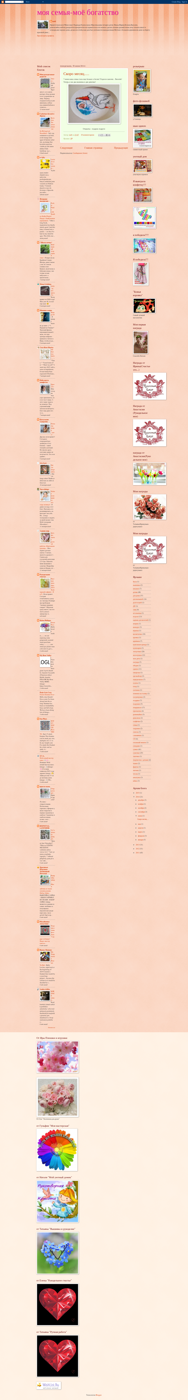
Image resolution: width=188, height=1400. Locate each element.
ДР (71, 138)
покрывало (137, 707)
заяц (134, 609)
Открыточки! (53, 790)
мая (139, 824)
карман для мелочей (140, 620)
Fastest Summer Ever (47, 694)
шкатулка (136, 777)
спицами (136, 746)
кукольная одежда (140, 644)
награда (136, 662)
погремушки (138, 697)
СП (134, 739)
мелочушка (137, 655)
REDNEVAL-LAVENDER (45, 827)
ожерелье (136, 672)
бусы (135, 581)
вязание (136, 588)
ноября (141, 804)
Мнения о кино (46, 310)
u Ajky (42, 157)
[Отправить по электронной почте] (99, 135)
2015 (138, 793)
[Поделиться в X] (104, 135)
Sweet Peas (53, 623)
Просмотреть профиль (45, 35)
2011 (138, 852)
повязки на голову (140, 693)
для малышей (138, 599)
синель (135, 732)
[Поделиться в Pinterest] (109, 135)
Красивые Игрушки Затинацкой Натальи (44, 870)
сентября (141, 812)
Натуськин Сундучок (44, 420)
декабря (141, 800)
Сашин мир (44, 531)
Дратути (52, 385)
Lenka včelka (45, 989)
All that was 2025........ (53, 353)
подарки (136, 700)
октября (141, 808)
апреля (140, 828)
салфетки (136, 721)
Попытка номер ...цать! (53, 429)
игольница (137, 613)
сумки (135, 749)
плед (135, 686)
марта (140, 832)
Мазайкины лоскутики (44, 922)
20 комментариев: (88, 135)
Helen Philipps (45, 620)
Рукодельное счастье (45, 575)
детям (135, 592)
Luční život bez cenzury (53, 163)
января (140, 839)
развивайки (137, 714)
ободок (135, 665)
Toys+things (44, 489)
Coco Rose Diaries (46, 347)
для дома (136, 595)
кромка (136, 637)
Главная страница (93, 147)
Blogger (98, 1395)
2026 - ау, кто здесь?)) (53, 290)
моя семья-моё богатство (78, 12)
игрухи (136, 616)
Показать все (51, 1027)
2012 (138, 848)
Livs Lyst (43, 463)
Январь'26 (53, 313)
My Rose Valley (45, 655)
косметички (137, 634)
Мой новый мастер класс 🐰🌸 (46, 759)
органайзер (137, 676)
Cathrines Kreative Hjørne (47, 115)
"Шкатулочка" (46, 242)
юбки (135, 781)
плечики (136, 690)
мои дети (136, 658)
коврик (135, 623)
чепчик (136, 770)
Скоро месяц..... (76, 73)
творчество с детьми (140, 760)
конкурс (136, 627)
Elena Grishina (45, 284)
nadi (54, 21)
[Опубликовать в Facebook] (107, 135)
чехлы (135, 774)
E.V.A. (42, 756)
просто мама (45, 786)
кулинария (137, 648)
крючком (136, 641)
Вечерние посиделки (44, 200)
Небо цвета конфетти (44, 381)
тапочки (136, 756)
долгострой (137, 602)
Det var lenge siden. (53, 468)
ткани (135, 763)
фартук (135, 767)
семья (135, 725)
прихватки (137, 711)
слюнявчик (137, 735)
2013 (138, 844)
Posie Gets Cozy (46, 692)
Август (52, 79)
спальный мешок (139, 742)
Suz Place (43, 719)
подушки (136, 704)
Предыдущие (121, 147)
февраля (141, 836)
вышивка (136, 585)
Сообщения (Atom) (80, 153)
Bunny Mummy (46, 950)
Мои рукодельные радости (47, 75)
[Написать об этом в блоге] (102, 135)
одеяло (135, 669)
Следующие (66, 147)
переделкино (138, 679)
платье (135, 683)
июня (140, 816)
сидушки (136, 728)
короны (136, 630)
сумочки (136, 753)
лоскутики (137, 651)
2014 (138, 797)
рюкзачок (136, 718)
